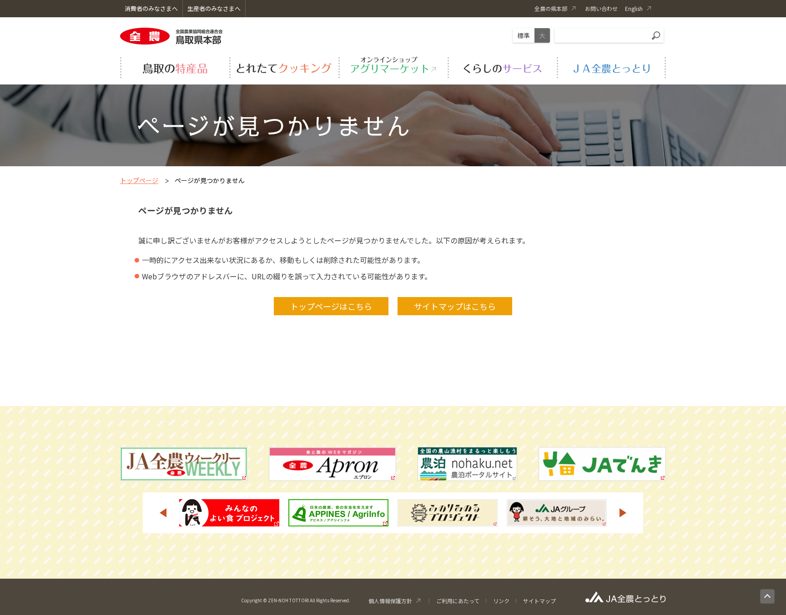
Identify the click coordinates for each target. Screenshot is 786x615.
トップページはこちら (331, 306)
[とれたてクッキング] (283, 66)
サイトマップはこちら (455, 306)
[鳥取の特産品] (174, 66)
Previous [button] (163, 512)
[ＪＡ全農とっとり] (611, 66)
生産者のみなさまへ (214, 8)
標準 (523, 35)
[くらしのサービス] (502, 66)
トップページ (139, 180)
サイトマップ (539, 601)
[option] (229, 512)
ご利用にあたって (457, 601)
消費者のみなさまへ (151, 8)
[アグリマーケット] (393, 66)
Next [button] (623, 512)
